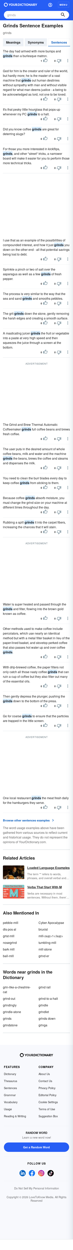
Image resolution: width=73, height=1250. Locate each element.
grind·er (44, 956)
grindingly (10, 1005)
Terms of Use (47, 1109)
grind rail (45, 987)
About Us (44, 1074)
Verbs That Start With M (44, 887)
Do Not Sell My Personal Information (36, 1188)
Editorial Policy (47, 1095)
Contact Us (45, 1081)
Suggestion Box (48, 1116)
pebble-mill (10, 922)
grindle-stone (12, 1012)
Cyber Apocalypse (51, 922)
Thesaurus (10, 1081)
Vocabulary (11, 1102)
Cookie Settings (48, 1102)
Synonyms (36, 42)
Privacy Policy (47, 1088)
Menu (64, 4)
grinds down (47, 1018)
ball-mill (8, 956)
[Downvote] (59, 60)
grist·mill (8, 936)
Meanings (13, 42)
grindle (43, 1005)
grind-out (9, 998)
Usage (8, 1109)
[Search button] (63, 14)
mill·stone (45, 949)
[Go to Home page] (20, 4)
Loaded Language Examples (48, 867)
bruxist (43, 929)
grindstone (10, 1025)
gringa (43, 1025)
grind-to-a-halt (48, 998)
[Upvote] (45, 60)
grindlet (44, 1012)
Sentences (59, 42)
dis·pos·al (9, 929)
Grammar (10, 1095)
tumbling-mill (47, 942)
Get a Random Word (36, 1147)
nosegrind (10, 942)
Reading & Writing (15, 1116)
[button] (50, 5)
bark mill (9, 949)
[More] (67, 60)
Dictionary (10, 1074)
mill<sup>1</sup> (51, 936)
